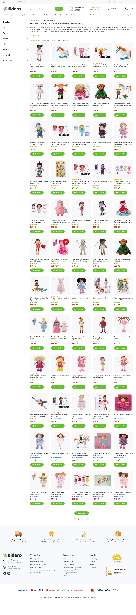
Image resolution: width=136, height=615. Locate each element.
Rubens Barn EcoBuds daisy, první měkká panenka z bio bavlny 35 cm (39, 105)
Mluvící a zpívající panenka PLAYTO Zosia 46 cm (59, 260)
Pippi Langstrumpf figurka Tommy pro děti (101, 338)
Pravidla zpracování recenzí (72, 570)
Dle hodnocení (63, 40)
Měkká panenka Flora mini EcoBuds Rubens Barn (101, 260)
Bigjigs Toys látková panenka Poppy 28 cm (58, 493)
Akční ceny (8, 15)
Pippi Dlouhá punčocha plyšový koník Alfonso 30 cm (60, 66)
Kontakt (130, 2)
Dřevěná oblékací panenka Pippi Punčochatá (39, 299)
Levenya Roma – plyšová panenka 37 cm (101, 376)
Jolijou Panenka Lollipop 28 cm (123, 415)
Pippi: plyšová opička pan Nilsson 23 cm (122, 260)
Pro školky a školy (68, 564)
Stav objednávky (35, 559)
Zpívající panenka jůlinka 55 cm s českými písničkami (123, 182)
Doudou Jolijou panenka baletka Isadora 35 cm (101, 415)
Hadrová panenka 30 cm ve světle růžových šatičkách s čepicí (123, 143)
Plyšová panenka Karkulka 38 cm (81, 221)
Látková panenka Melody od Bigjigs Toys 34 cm (123, 454)
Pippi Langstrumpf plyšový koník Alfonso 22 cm (123, 66)
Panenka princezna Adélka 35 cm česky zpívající (81, 143)
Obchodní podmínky (37, 561)
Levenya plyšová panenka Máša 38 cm (101, 221)
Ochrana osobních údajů (38, 564)
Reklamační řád (35, 573)
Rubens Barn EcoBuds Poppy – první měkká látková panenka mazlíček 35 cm (38, 66)
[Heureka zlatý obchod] (117, 558)
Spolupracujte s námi (70, 573)
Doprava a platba (119, 2)
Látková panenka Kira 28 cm (81, 298)
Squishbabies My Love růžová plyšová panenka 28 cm (60, 221)
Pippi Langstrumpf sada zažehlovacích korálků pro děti (122, 105)
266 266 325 (94, 9)
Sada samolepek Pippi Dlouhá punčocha (58, 182)
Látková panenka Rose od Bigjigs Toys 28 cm (122, 493)
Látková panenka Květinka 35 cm (60, 376)
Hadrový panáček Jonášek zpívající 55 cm (39, 182)
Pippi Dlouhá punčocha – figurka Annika (80, 338)
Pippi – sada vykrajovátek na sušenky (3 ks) (123, 299)
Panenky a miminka (36, 20)
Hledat (59, 9)
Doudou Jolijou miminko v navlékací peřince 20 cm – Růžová (59, 338)
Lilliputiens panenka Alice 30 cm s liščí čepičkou (39, 260)
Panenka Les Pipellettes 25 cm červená (123, 376)
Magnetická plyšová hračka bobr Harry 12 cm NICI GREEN (39, 415)
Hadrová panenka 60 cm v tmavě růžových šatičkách (80, 104)
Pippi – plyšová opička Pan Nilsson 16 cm (101, 104)
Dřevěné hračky (87, 15)
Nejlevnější (45, 40)
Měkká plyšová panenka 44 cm (102, 143)
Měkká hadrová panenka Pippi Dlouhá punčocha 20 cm (59, 105)
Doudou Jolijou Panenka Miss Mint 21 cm (101, 454)
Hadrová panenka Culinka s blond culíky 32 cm (39, 376)
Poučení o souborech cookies (72, 567)
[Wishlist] (32, 46)
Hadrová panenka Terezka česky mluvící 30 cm (80, 66)
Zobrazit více (34, 35)
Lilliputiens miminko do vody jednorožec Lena (102, 493)
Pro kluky (45, 15)
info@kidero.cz (13, 560)
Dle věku (32, 15)
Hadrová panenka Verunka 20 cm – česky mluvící (81, 182)
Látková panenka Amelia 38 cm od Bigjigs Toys (39, 454)
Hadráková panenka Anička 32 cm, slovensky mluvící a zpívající (81, 493)
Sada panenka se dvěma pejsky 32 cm (101, 299)
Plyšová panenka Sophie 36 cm (81, 415)
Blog (110, 2)
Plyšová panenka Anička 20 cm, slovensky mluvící (60, 143)
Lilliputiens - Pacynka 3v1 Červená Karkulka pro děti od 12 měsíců (122, 221)
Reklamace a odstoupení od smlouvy (42, 570)
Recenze (65, 575)
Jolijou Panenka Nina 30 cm (60, 453)
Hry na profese (104, 15)
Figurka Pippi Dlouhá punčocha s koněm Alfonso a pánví (81, 454)
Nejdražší (53, 40)
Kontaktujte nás (68, 561)
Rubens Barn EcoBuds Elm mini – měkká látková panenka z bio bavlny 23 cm (81, 260)
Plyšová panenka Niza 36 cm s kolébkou (60, 299)
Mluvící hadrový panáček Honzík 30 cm (59, 415)
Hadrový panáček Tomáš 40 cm (102, 182)
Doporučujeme (35, 40)
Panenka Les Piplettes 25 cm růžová (123, 338)
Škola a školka (59, 15)
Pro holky (19, 15)
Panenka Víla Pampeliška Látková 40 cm (38, 493)
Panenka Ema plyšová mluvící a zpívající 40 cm (38, 221)
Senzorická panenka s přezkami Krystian (37, 143)
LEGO (73, 15)
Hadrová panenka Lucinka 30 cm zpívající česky (101, 66)
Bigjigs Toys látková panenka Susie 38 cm (79, 376)
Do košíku (38, 76)
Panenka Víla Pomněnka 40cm (38, 338)
